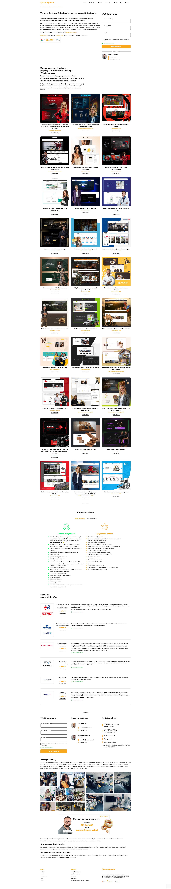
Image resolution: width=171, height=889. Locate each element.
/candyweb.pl (108, 739)
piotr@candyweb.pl (86, 728)
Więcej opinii (85, 712)
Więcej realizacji (85, 503)
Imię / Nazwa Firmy (108, 19)
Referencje (107, 3)
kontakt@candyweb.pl (115, 59)
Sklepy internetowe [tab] (91, 518)
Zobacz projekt (54, 132)
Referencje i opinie (44, 876)
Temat (105, 33)
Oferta (115, 3)
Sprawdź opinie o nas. (71, 32)
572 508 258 (83, 730)
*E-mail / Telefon (108, 26)
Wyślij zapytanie (116, 46)
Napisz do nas (44, 35)
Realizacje (91, 3)
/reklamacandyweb (109, 736)
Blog (121, 3)
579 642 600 (59, 35)
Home (84, 3)
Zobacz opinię (62, 613)
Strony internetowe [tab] (80, 518)
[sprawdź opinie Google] (50, 40)
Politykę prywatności (112, 39)
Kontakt (127, 3)
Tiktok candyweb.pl (110, 742)
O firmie (100, 3)
